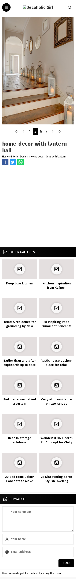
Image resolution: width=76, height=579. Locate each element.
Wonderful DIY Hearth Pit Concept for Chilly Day (57, 442)
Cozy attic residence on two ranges (56, 401)
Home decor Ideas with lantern (48, 156)
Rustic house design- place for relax (56, 363)
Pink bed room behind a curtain (19, 401)
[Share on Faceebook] (13, 162)
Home (5, 156)
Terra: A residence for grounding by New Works (19, 326)
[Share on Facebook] (5, 162)
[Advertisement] (38, 206)
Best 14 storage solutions (19, 440)
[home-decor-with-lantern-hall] (38, 122)
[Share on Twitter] (20, 162)
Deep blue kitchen (19, 283)
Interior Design (19, 156)
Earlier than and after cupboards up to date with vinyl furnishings (19, 365)
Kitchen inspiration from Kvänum (56, 285)
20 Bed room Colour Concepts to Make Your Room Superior (19, 481)
